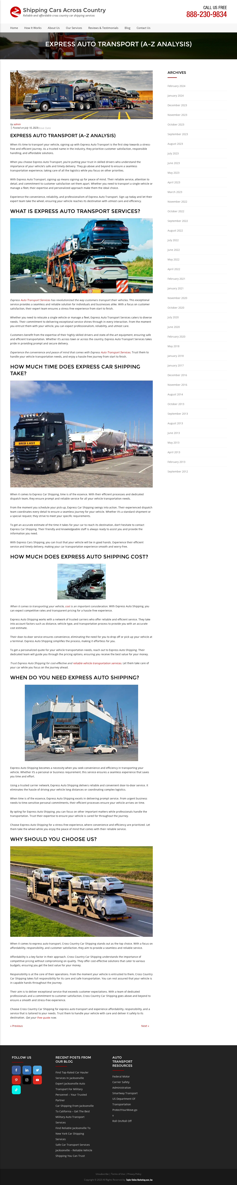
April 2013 (174, 452)
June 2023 (174, 163)
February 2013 (176, 462)
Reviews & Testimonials (103, 28)
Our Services (74, 28)
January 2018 (176, 356)
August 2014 (175, 394)
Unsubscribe (102, 1174)
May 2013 (173, 442)
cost (67, 606)
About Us (54, 28)
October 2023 (176, 124)
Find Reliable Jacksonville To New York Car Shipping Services (73, 1133)
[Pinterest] (16, 1079)
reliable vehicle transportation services (97, 663)
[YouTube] (37, 1079)
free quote (43, 1017)
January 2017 (176, 365)
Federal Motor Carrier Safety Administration (121, 1082)
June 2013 (174, 433)
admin (17, 124)
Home (14, 28)
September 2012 (178, 471)
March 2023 (175, 192)
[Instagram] (26, 1079)
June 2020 (174, 327)
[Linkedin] (26, 1070)
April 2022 (174, 269)
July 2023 (173, 153)
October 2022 (176, 211)
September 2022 (178, 221)
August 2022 (175, 230)
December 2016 (177, 375)
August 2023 (175, 144)
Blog (127, 28)
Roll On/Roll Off (122, 1121)
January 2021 (176, 288)
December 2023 (177, 105)
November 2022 (177, 201)
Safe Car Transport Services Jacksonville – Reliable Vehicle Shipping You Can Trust (74, 1150)
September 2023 (178, 134)
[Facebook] (16, 1070)
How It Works (32, 28)
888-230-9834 (206, 15)
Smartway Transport (125, 1093)
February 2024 (176, 86)
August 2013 (175, 423)
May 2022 (173, 259)
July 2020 (173, 317)
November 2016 (177, 384)
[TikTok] (16, 1089)
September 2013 (178, 413)
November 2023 (177, 115)
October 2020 (176, 307)
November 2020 (177, 298)
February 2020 (176, 336)
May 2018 (173, 346)
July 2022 (173, 240)
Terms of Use (118, 1174)
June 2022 (174, 250)
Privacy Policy (134, 1174)
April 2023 (174, 182)
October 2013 (176, 404)
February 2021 (176, 278)
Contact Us (143, 28)
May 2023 (173, 172)
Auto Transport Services (35, 300)
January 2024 (176, 95)
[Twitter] (37, 1070)
